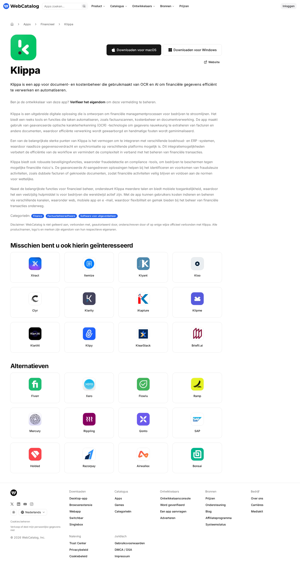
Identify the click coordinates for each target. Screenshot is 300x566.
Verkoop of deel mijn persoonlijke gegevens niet (35, 528)
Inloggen (288, 6)
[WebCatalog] (13, 492)
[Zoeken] (84, 6)
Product (96, 6)
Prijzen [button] (210, 498)
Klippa (68, 24)
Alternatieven (29, 366)
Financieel (47, 24)
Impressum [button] (122, 556)
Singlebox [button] (76, 524)
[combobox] (33, 512)
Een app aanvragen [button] (173, 511)
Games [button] (119, 505)
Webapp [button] (75, 511)
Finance (37, 215)
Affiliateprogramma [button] (219, 518)
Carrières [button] (257, 505)
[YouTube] (25, 504)
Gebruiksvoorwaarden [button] (130, 543)
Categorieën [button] (123, 511)
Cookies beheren (20, 521)
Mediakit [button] (257, 511)
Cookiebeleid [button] (78, 556)
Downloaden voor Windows (195, 50)
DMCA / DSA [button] (123, 549)
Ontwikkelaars (142, 6)
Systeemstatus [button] (216, 524)
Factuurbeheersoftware (61, 215)
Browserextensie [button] (80, 505)
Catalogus (117, 6)
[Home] (12, 24)
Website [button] (214, 62)
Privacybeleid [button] (78, 549)
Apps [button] (118, 498)
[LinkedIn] (18, 504)
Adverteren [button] (167, 518)
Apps (27, 24)
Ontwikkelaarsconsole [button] (175, 498)
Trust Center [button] (77, 543)
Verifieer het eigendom (87, 102)
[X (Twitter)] (12, 504)
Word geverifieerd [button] (172, 505)
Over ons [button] (257, 498)
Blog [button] (209, 511)
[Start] (21, 6)
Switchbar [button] (76, 518)
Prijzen (184, 6)
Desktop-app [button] (78, 498)
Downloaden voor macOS (136, 50)
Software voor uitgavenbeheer (98, 215)
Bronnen (165, 6)
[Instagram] (31, 504)
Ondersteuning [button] (216, 505)
